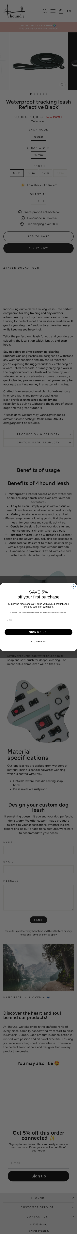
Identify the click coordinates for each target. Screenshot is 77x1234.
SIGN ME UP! (38, 632)
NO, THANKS (38, 642)
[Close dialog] (73, 586)
